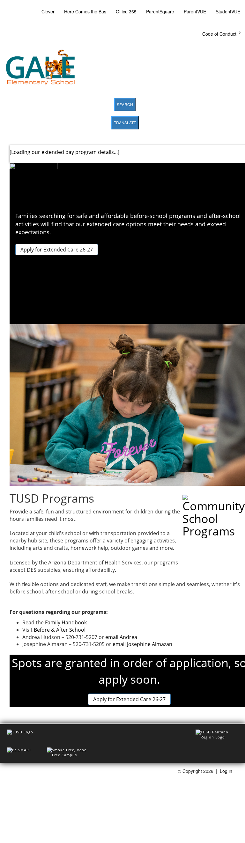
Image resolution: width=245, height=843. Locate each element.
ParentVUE (195, 11)
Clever (48, 11)
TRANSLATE (125, 122)
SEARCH (125, 104)
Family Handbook (66, 622)
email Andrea (121, 637)
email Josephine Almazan (142, 644)
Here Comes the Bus (85, 11)
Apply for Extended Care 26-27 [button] (56, 249)
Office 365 (126, 11)
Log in (226, 771)
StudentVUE (228, 11)
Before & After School (59, 629)
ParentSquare (160, 11)
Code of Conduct (219, 34)
